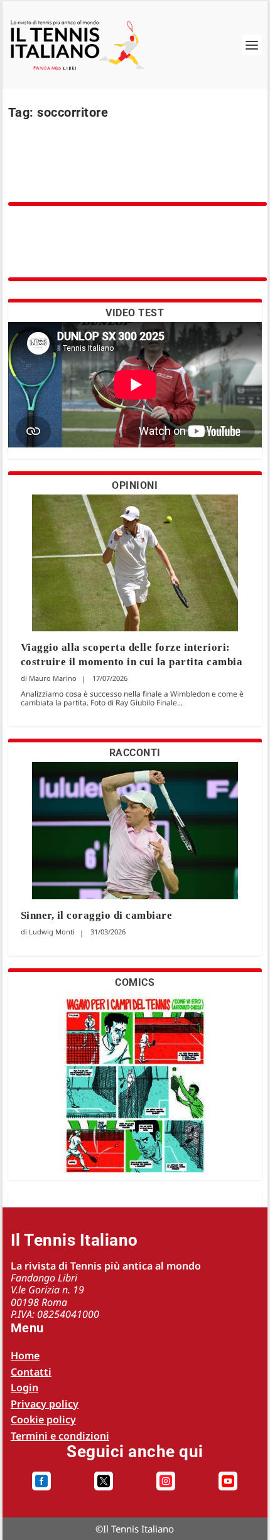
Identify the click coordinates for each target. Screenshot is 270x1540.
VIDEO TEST (134, 313)
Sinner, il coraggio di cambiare (97, 915)
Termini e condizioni (60, 1436)
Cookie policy (43, 1419)
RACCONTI (135, 753)
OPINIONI (135, 485)
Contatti (31, 1372)
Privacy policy (44, 1404)
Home (25, 1355)
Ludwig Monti (52, 931)
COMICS (134, 982)
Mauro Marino (53, 678)
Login (24, 1387)
